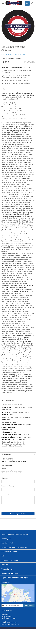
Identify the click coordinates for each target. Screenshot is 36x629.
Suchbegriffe (6, 538)
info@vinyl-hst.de (12, 622)
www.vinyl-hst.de (13, 624)
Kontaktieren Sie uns (9, 552)
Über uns (5, 565)
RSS (3, 556)
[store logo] (14, 3)
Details (4, 89)
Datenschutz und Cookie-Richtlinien (15, 534)
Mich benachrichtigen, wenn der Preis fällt (17, 71)
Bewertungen (6, 455)
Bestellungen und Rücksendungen (14, 547)
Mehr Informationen (8, 401)
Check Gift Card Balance (10, 560)
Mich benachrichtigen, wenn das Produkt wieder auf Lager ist (17, 76)
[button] (15, 43)
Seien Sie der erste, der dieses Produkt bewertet (14, 54)
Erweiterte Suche (8, 543)
